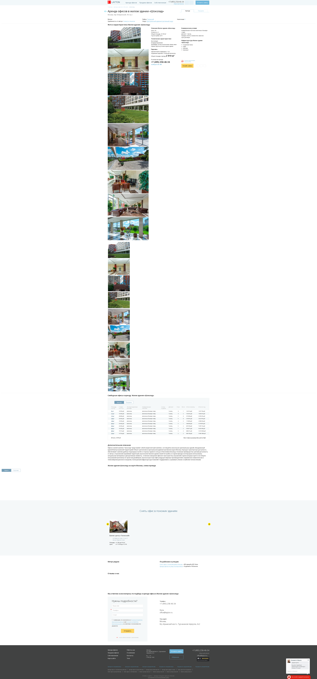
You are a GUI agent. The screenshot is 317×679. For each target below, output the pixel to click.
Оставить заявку (202, 3)
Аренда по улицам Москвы (148, 666)
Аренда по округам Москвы (132, 666)
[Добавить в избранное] (198, 66)
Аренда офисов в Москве (121, 7)
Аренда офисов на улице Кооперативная (171, 566)
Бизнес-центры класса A (144, 671)
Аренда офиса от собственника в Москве (117, 669)
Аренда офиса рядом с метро (168, 669)
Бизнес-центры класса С (186, 671)
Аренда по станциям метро (114, 666)
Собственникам (160, 3)
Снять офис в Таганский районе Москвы (171, 564)
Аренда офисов (131, 3)
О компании (131, 653)
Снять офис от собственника (130, 671)
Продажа (201, 11)
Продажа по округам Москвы (184, 666)
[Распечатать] (201, 66)
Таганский (150, 19)
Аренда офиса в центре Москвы (136, 669)
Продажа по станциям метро (166, 666)
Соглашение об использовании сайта (158, 677)
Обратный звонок (179, 4)
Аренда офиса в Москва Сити (152, 669)
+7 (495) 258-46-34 (176, 2)
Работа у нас (131, 650)
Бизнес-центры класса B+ (172, 671)
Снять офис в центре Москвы (114, 671)
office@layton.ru (166, 612)
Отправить (127, 631)
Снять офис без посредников (184, 669)
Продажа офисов (145, 3)
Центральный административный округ (160, 21)
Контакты (130, 655)
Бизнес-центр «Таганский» (119, 536)
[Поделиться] (204, 66)
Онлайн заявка (187, 66)
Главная (110, 7)
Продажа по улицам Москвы (202, 666)
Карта (6, 470)
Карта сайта (112, 658)
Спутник (16, 470)
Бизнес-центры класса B (158, 671)
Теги (128, 658)
